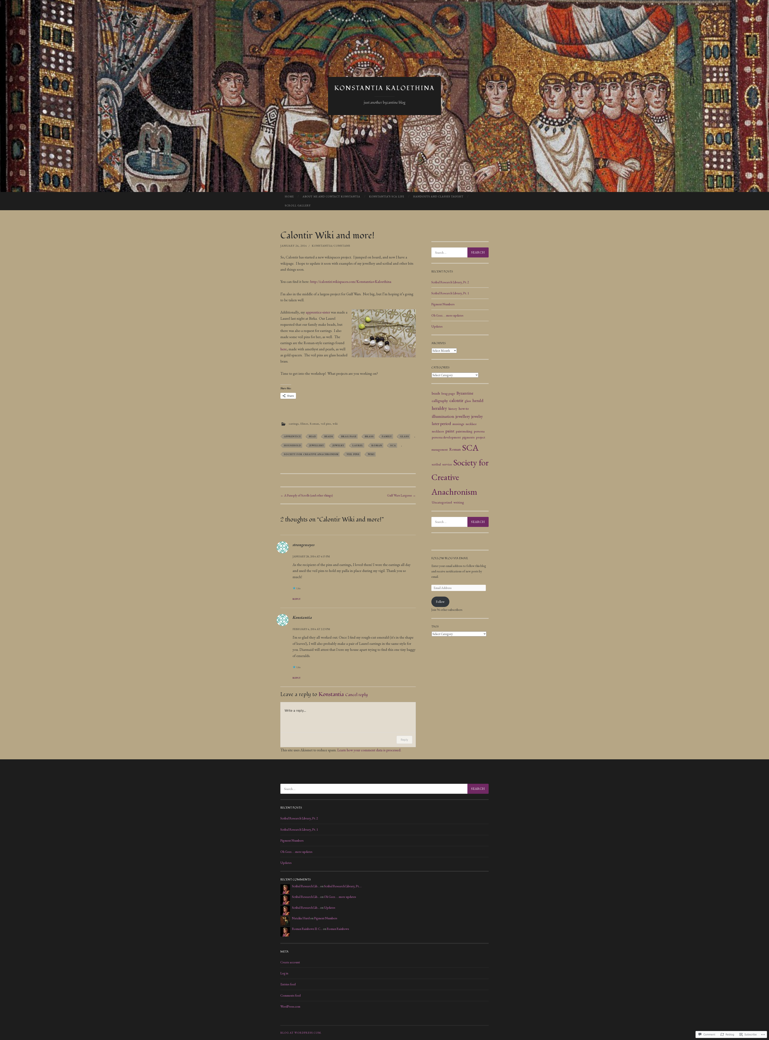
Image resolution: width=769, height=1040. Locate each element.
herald (477, 400)
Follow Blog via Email (449, 558)
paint (449, 431)
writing (458, 502)
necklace (471, 424)
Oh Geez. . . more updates (447, 315)
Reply (297, 599)
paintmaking (464, 431)
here (283, 349)
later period (441, 423)
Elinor (304, 423)
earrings (294, 423)
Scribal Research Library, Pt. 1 (450, 293)
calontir (456, 400)
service (447, 464)
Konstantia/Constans (331, 245)
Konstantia (302, 617)
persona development (446, 437)
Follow (440, 602)
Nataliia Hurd (301, 918)
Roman (314, 423)
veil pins (326, 423)
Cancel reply (356, 695)
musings (458, 424)
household (292, 445)
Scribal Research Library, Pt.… (343, 886)
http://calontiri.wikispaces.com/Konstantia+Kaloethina (350, 281)
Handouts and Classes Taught (438, 196)
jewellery (316, 445)
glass (404, 436)
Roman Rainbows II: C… (307, 929)
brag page (348, 436)
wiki (335, 423)
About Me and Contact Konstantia (331, 196)
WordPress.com (290, 1006)
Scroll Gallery (298, 205)
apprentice (292, 436)
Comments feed (290, 995)
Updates (437, 326)
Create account (290, 962)
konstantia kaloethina (384, 88)
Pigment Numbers (443, 304)
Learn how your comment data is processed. (369, 750)
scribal (436, 464)
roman (376, 445)
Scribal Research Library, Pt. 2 (450, 282)
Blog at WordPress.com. (301, 1032)
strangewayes (303, 544)
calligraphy (440, 400)
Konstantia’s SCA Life (386, 196)
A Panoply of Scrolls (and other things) (306, 495)
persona (479, 431)
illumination (443, 416)
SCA (393, 445)
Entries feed (288, 984)
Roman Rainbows (338, 929)
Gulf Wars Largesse (401, 495)
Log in (284, 973)
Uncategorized (442, 502)
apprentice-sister (318, 312)
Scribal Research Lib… (306, 886)
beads (328, 436)
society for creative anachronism (311, 454)
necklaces (438, 431)
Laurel (357, 445)
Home (289, 196)
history (452, 409)
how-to (464, 408)
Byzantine (464, 393)
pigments (468, 437)
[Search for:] (460, 252)
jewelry (338, 445)
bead (312, 436)
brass (369, 436)
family (387, 436)
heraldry (439, 408)
